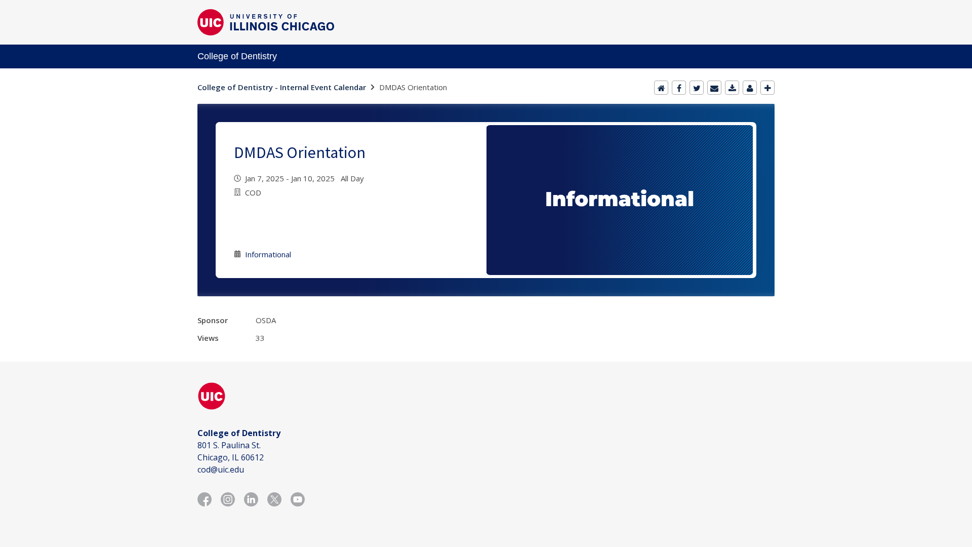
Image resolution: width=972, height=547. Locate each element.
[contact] (750, 88)
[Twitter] (697, 88)
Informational (268, 254)
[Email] (714, 88)
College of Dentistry (237, 56)
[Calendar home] (661, 88)
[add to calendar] (732, 88)
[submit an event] (767, 88)
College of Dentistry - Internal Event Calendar (281, 87)
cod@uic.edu (220, 469)
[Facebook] (679, 88)
